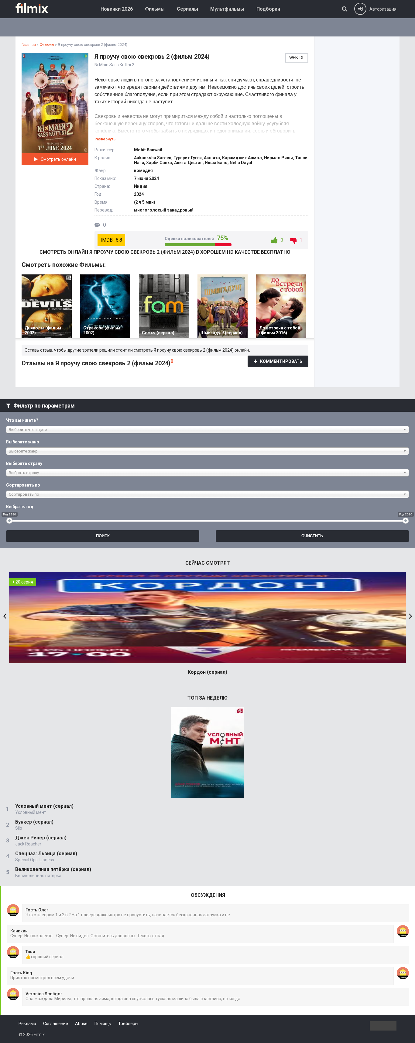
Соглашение (55, 1023)
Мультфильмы (227, 9)
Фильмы (155, 9)
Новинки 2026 (117, 9)
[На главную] (36, 8)
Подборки (268, 9)
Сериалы (187, 9)
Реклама (27, 1023)
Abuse (81, 1023)
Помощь (102, 1023)
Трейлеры (128, 1023)
